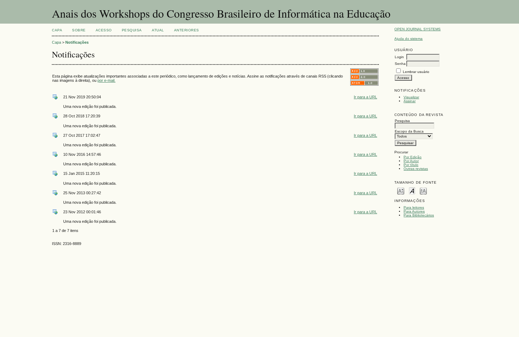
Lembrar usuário (416, 72)
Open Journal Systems (417, 29)
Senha (400, 64)
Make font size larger (423, 190)
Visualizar (411, 97)
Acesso (104, 30)
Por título (411, 165)
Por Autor (411, 161)
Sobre (79, 30)
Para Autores (414, 211)
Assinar (410, 101)
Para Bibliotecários (419, 215)
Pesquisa (132, 30)
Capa (57, 30)
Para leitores (414, 207)
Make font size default (412, 190)
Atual (158, 30)
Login (399, 57)
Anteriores (186, 30)
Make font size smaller (400, 190)
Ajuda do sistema (408, 39)
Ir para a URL (365, 97)
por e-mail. (106, 80)
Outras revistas (416, 169)
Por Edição (413, 157)
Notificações (77, 42)
